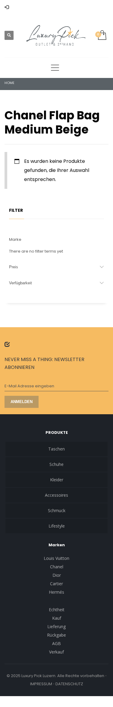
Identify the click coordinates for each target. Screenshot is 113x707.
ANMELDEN (22, 401)
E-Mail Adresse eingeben (29, 386)
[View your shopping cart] (101, 35)
